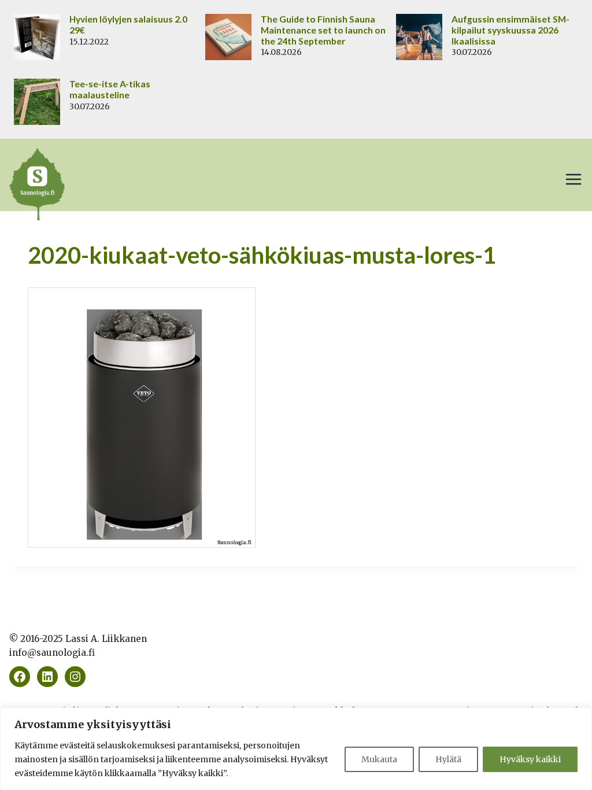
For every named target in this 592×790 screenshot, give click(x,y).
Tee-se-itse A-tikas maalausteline (109, 89)
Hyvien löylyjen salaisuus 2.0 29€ (128, 24)
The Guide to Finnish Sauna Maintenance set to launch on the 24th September (323, 30)
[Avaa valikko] (573, 179)
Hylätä (448, 759)
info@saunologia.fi (52, 652)
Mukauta (379, 759)
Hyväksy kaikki (530, 759)
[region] (296, 748)
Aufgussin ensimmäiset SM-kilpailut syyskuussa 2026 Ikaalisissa (510, 30)
